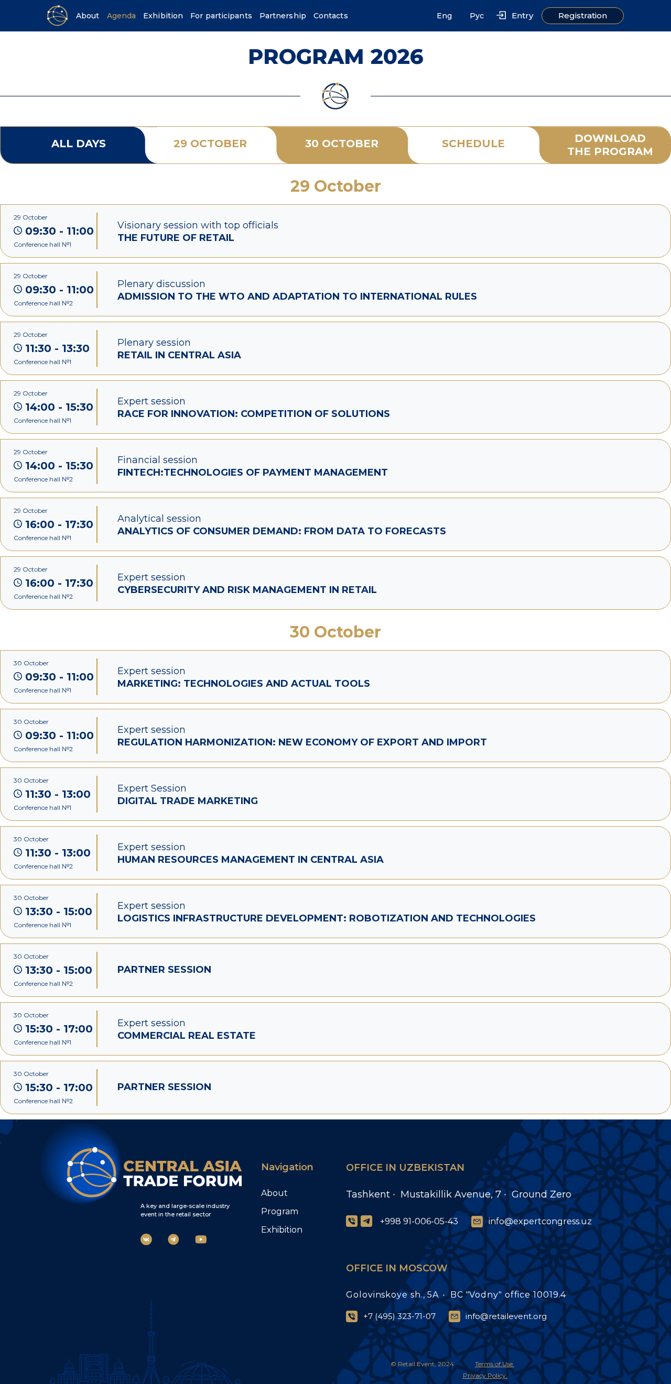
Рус (477, 15)
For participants (221, 15)
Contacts (330, 15)
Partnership (282, 15)
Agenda (121, 15)
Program (279, 1211)
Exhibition (163, 15)
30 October (341, 143)
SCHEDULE (473, 143)
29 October (210, 143)
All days (78, 143)
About (88, 15)
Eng (444, 15)
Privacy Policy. (485, 1375)
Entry (522, 15)
